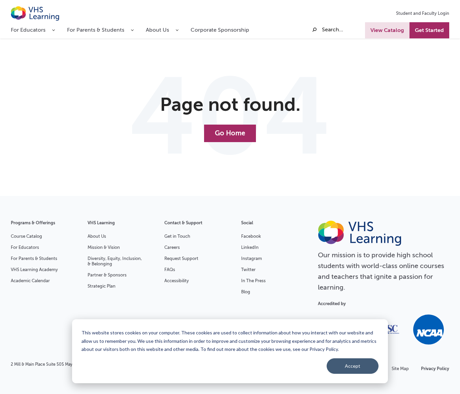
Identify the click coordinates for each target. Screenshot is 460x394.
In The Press (253, 280)
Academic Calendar (30, 280)
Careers (172, 247)
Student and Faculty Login (422, 13)
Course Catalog (26, 236)
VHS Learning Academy (34, 269)
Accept (352, 366)
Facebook (251, 236)
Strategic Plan (102, 286)
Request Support (181, 258)
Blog (245, 291)
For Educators (25, 247)
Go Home (230, 133)
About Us (97, 236)
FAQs (169, 269)
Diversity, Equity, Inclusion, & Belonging (115, 261)
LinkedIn (250, 247)
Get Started (429, 30)
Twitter (248, 269)
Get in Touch (177, 236)
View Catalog (387, 30)
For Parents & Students (34, 258)
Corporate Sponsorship (220, 30)
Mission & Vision (104, 247)
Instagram (251, 258)
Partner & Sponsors (107, 274)
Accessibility (176, 280)
